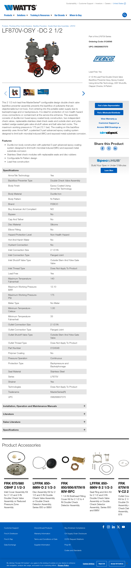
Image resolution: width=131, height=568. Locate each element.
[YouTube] (123, 526)
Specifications (11, 429)
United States (118, 3)
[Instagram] (108, 526)
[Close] (127, 563)
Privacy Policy (63, 565)
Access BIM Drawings (107, 127)
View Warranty (108, 118)
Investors (99, 3)
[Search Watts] (124, 15)
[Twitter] (118, 526)
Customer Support (86, 3)
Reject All (102, 564)
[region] (65, 563)
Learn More (109, 170)
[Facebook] (103, 526)
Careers (108, 3)
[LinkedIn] (113, 526)
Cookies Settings (88, 564)
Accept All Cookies (117, 564)
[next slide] (81, 92)
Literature (8, 414)
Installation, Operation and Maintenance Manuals (30, 406)
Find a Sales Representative (109, 105)
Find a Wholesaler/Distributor (108, 112)
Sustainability (71, 3)
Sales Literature (11, 421)
